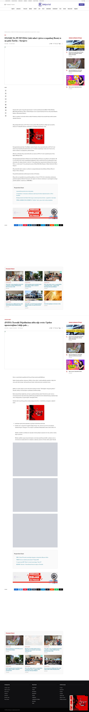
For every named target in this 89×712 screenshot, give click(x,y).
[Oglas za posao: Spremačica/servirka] (75, 80)
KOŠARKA (34, 691)
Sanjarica (25, 0)
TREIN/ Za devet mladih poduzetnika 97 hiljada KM (27, 559)
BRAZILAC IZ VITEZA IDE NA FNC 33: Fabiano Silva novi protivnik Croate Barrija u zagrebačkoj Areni (33, 650)
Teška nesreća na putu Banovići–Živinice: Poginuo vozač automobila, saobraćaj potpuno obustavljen (76, 53)
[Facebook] (6, 91)
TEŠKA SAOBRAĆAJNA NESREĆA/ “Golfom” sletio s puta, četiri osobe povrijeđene (34, 200)
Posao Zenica (42, 0)
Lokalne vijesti (7, 0)
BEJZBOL (34, 701)
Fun (60, 8)
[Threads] (6, 116)
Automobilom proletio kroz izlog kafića (24, 191)
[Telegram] (6, 110)
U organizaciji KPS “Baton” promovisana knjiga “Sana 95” (29, 562)
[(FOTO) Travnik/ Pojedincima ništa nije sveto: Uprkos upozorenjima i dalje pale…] (34, 350)
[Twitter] (6, 93)
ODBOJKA (34, 697)
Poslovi (25, 8)
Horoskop (30, 0)
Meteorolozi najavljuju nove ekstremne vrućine (52, 303)
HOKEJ (33, 695)
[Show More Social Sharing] (62, 44)
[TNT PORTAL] (44, 4)
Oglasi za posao (14, 0)
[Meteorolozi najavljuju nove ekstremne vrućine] (53, 296)
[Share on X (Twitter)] (56, 44)
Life (39, 8)
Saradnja (61, 693)
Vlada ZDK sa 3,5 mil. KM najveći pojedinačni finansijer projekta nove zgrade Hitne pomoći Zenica (33, 305)
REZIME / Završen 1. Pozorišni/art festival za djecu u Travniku (29, 564)
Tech (43, 8)
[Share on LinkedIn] (60, 44)
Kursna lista (20, 0)
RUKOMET (34, 693)
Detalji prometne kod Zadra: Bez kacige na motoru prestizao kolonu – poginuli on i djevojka (36, 197)
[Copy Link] (58, 44)
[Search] (83, 1)
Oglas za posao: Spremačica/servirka (75, 87)
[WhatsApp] (6, 113)
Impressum (62, 689)
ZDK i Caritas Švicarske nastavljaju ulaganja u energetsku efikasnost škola (32, 557)
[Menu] (5, 4)
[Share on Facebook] (54, 44)
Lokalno (18, 8)
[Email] (6, 99)
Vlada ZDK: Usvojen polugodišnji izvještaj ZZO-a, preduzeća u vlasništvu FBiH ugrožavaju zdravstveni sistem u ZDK (14, 285)
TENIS (33, 689)
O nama (61, 687)
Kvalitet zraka (35, 0)
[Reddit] (6, 107)
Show (64, 8)
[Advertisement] (44, 20)
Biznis (30, 8)
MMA (33, 703)
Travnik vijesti (8, 646)
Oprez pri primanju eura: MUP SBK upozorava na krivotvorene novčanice (75, 71)
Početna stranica (7, 31)
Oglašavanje (62, 695)
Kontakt (81, 4)
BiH (5, 35)
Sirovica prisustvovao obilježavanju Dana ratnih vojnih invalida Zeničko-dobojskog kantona (14, 304)
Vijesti (13, 8)
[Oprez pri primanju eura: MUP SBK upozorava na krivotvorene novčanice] (75, 63)
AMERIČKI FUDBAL (36, 699)
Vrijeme (76, 8)
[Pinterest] (6, 96)
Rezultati (70, 8)
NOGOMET (34, 687)
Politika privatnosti (63, 699)
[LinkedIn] (6, 104)
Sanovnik (48, 8)
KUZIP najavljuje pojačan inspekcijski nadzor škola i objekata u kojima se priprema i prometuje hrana (33, 285)
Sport (35, 8)
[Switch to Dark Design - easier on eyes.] (82, 0)
